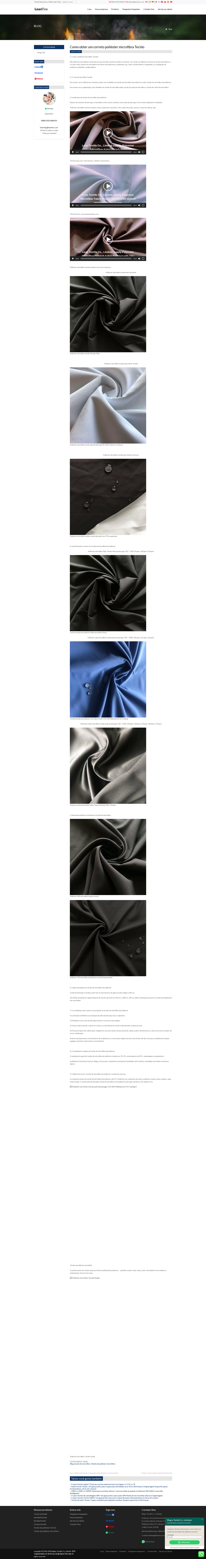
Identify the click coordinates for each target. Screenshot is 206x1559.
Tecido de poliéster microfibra (103, 1464)
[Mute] (139, 152)
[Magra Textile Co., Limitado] (41, 11)
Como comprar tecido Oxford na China (157, 1473)
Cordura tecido (40, 1524)
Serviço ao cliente (165, 9)
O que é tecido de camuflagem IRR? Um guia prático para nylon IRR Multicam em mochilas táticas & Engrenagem (117, 1495)
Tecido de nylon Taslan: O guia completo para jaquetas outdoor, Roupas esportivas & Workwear (110, 1500)
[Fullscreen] (143, 152)
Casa (89, 9)
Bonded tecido (40, 1521)
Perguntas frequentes (131, 9)
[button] (108, 133)
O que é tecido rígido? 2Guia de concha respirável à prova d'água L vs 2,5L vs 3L (103, 1484)
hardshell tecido (40, 1517)
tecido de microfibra (82, 1464)
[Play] (73, 152)
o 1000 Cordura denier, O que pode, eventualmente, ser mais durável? (94, 1473)
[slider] (106, 152)
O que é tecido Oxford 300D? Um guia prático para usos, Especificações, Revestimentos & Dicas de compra (114, 1498)
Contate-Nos (149, 9)
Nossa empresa (101, 9)
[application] (108, 132)
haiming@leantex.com (136, 2)
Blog (170, 29)
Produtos (115, 9)
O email (170, 1535)
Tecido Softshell (40, 1514)
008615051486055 (118, 2)
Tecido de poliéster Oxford (45, 1528)
